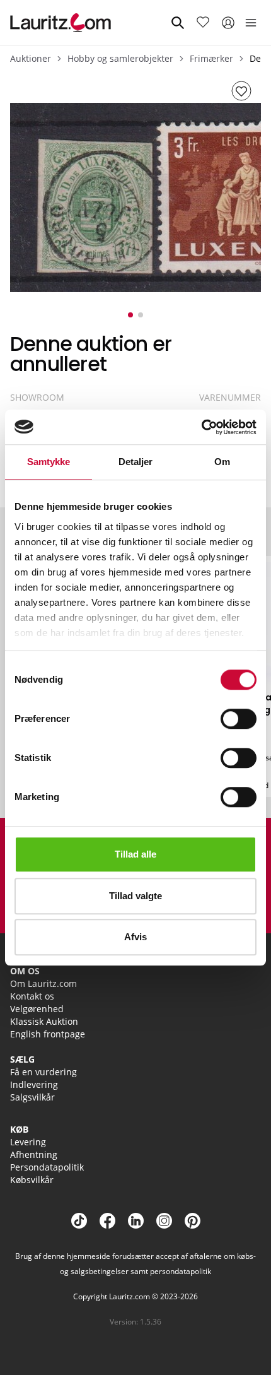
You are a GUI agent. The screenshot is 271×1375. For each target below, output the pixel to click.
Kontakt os (32, 996)
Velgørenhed (37, 1009)
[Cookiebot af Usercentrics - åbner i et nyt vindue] (201, 427)
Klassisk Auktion (44, 1021)
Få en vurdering (43, 1072)
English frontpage (47, 1034)
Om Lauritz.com (43, 983)
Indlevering (34, 1084)
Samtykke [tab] (49, 461)
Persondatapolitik (47, 1167)
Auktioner (30, 58)
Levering (28, 1142)
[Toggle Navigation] (251, 22)
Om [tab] (222, 461)
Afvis (135, 936)
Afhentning (33, 1154)
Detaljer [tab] (135, 461)
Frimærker (211, 58)
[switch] (239, 719)
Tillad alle (135, 854)
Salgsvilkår (32, 1097)
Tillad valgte (135, 895)
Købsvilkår (32, 1180)
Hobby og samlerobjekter (120, 58)
